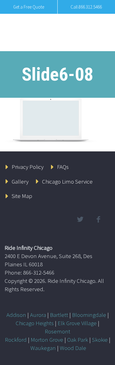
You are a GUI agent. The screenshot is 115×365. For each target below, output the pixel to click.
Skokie (100, 339)
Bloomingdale (89, 314)
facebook (98, 219)
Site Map (22, 196)
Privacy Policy (28, 166)
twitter (80, 219)
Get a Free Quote (28, 7)
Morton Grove (47, 339)
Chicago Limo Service (67, 181)
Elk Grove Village (77, 323)
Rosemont (57, 331)
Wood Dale (73, 348)
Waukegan (43, 348)
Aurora (38, 314)
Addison (16, 314)
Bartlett (59, 314)
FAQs (63, 166)
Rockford (16, 339)
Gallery (20, 181)
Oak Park (77, 339)
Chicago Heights (35, 323)
